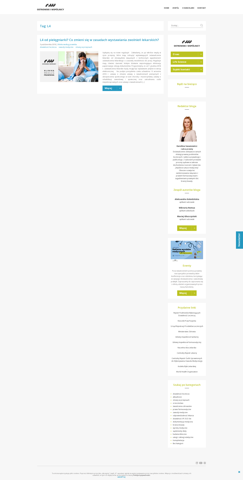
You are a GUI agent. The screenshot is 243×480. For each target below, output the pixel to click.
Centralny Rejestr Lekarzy (187, 353)
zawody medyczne (66, 47)
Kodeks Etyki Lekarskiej (187, 366)
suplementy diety (179, 431)
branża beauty (178, 425)
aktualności (177, 397)
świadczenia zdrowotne (182, 406)
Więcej (183, 228)
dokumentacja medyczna (183, 422)
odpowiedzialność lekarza (183, 415)
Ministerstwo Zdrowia (187, 331)
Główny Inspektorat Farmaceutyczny (187, 342)
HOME (166, 8)
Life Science (179, 61)
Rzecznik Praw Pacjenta (187, 321)
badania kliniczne (180, 434)
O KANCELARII (188, 8)
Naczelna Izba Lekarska (187, 347)
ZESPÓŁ (175, 8)
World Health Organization (187, 372)
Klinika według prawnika (67, 44)
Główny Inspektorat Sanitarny (187, 337)
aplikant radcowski (187, 200)
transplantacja (178, 440)
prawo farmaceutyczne (182, 409)
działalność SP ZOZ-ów (182, 418)
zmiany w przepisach (84, 47)
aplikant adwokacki (187, 209)
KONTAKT (201, 8)
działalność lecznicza (48, 47)
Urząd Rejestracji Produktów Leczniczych (187, 326)
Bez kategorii (178, 443)
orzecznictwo (178, 403)
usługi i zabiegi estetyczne (183, 437)
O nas (176, 54)
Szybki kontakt (181, 69)
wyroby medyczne (180, 428)
